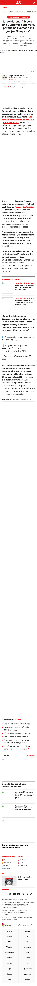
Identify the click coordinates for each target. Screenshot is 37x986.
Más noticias (30, 755)
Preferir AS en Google (17, 87)
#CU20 (21, 348)
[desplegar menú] (3, 2)
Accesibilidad (5, 915)
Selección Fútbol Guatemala (22, 399)
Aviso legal (11, 910)
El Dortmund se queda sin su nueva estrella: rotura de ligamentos (17, 741)
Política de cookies (7, 912)
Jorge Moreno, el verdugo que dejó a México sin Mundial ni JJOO (24, 287)
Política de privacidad (21, 910)
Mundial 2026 (20, 12)
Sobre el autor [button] (12, 79)
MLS (4, 12)
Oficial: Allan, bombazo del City (16, 733)
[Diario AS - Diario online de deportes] (18, 2)
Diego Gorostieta (15, 76)
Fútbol (4, 8)
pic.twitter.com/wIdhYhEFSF (14, 351)
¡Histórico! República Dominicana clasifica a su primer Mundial (24, 302)
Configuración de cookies (20, 912)
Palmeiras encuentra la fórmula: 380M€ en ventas (16, 728)
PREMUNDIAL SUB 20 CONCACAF (18, 17)
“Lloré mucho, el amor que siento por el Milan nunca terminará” (17, 747)
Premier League (31, 12)
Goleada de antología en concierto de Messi (14, 785)
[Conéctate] (34, 3)
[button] (4, 87)
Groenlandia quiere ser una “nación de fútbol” (15, 846)
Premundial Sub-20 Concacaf (24, 283)
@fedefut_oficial (9, 348)
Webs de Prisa (27, 925)
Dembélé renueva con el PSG (15, 736)
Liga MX (11, 12)
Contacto (4, 910)
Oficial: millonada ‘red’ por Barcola (17, 724)
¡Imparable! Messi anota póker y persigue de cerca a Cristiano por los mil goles (25, 795)
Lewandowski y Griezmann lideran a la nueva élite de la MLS (23, 808)
